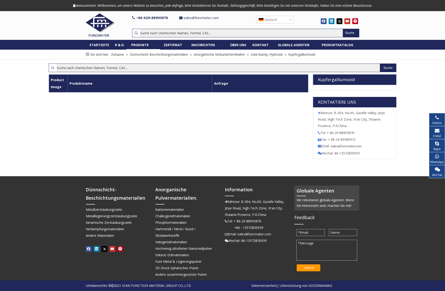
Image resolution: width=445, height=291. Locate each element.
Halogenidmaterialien (171, 242)
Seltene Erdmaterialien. (172, 255)
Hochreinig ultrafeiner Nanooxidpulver (183, 248)
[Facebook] (324, 21)
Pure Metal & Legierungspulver (178, 261)
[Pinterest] (355, 21)
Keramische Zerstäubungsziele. (109, 222)
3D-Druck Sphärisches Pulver (177, 268)
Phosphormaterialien (171, 222)
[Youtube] (347, 21)
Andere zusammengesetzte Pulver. (181, 274)
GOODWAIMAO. (320, 285)
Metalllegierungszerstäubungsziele (111, 216)
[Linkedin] (331, 21)
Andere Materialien (100, 235)
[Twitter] (339, 21)
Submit (309, 267)
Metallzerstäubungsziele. (104, 209)
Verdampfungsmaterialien (105, 229)
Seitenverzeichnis (264, 285)
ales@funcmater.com (347, 146)
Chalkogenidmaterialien (172, 216)
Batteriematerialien (169, 209)
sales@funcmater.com (201, 17)
